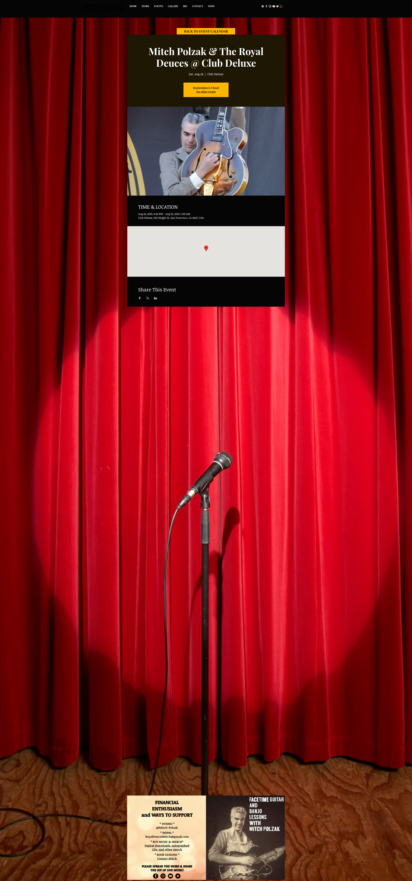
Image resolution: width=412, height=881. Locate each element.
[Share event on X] (147, 298)
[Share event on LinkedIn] (155, 298)
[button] (281, 6)
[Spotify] (262, 6)
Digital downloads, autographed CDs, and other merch (167, 847)
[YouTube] (273, 6)
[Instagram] (270, 6)
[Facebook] (266, 6)
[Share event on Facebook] (139, 298)
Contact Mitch (167, 858)
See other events (206, 91)
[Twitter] (277, 6)
